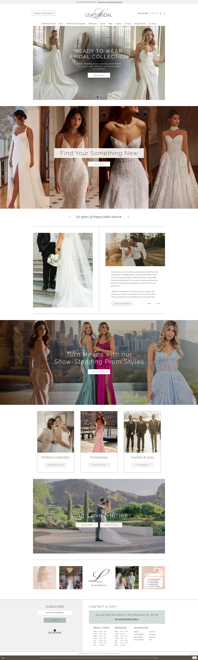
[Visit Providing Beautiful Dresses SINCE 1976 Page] (99, 63)
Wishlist (152, 637)
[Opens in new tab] (44, 577)
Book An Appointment (122, 303)
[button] (160, 13)
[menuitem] (43, 13)
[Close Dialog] (3, 658)
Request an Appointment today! (110, 2)
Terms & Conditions (106, 653)
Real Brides (138, 637)
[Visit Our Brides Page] (63, 270)
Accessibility (117, 653)
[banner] (99, 13)
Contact (152, 632)
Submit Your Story (111, 525)
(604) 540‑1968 (102, 615)
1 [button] (97, 97)
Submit (54, 620)
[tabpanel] (99, 63)
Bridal (136, 632)
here (156, 658)
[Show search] (153, 13)
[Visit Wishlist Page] (157, 13)
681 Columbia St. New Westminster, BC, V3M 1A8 (135, 615)
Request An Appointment (132, 69)
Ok (195, 658)
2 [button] (100, 97)
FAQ (150, 640)
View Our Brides (87, 525)
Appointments (139, 634)
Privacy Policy (95, 653)
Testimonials (139, 640)
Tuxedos (152, 634)
